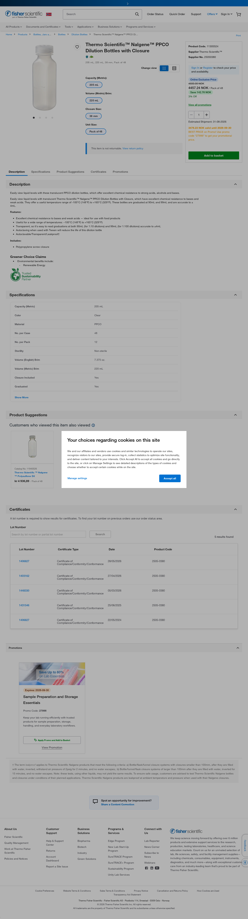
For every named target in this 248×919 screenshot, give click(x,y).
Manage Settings (77, 478)
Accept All (170, 478)
